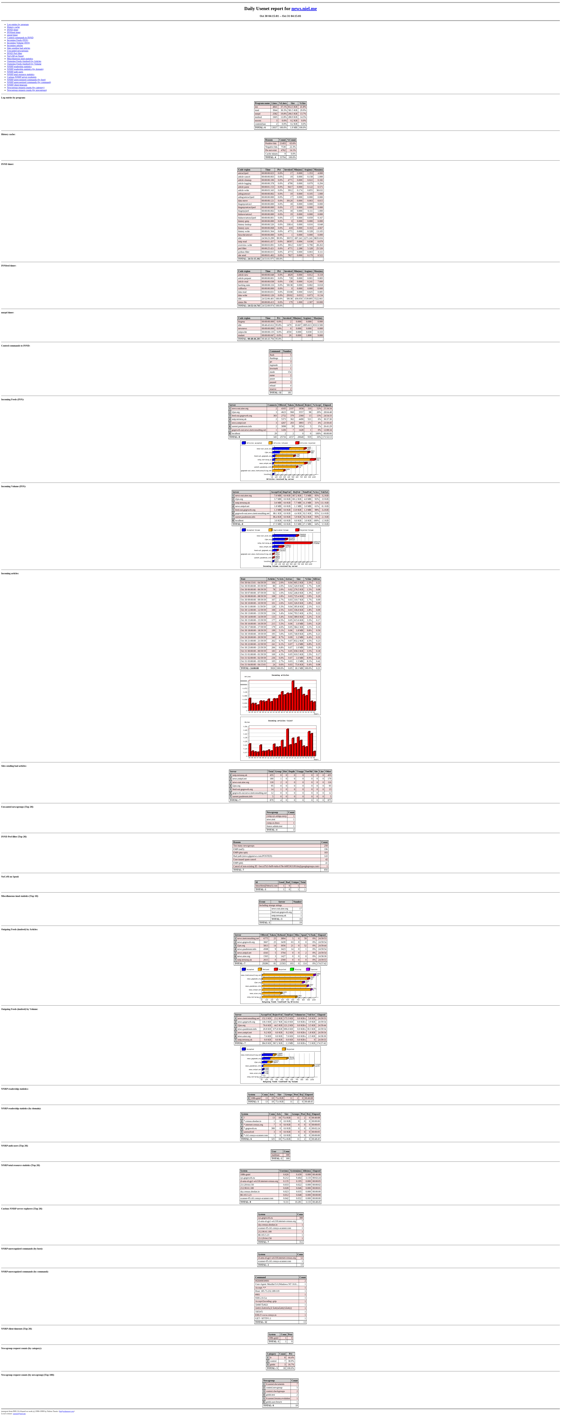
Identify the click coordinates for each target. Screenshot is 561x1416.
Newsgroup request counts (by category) (25, 87)
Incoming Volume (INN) (18, 43)
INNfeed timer (13, 32)
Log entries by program (18, 24)
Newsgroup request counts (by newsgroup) (27, 90)
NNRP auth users (15, 72)
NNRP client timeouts (17, 85)
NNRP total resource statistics (20, 74)
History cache (13, 27)
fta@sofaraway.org (66, 1411)
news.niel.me (304, 8)
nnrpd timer (12, 35)
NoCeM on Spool (15, 56)
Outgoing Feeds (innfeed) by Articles (24, 61)
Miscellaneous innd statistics (20, 58)
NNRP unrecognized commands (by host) (26, 79)
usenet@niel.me (19, 1413)
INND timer (12, 29)
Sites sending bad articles (18, 48)
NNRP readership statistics (19, 66)
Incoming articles (15, 45)
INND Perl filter (14, 53)
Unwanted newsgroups (17, 51)
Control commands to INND (20, 37)
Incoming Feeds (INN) (17, 40)
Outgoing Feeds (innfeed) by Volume (24, 64)
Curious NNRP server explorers (21, 77)
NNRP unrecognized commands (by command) (29, 82)
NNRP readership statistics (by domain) (25, 69)
